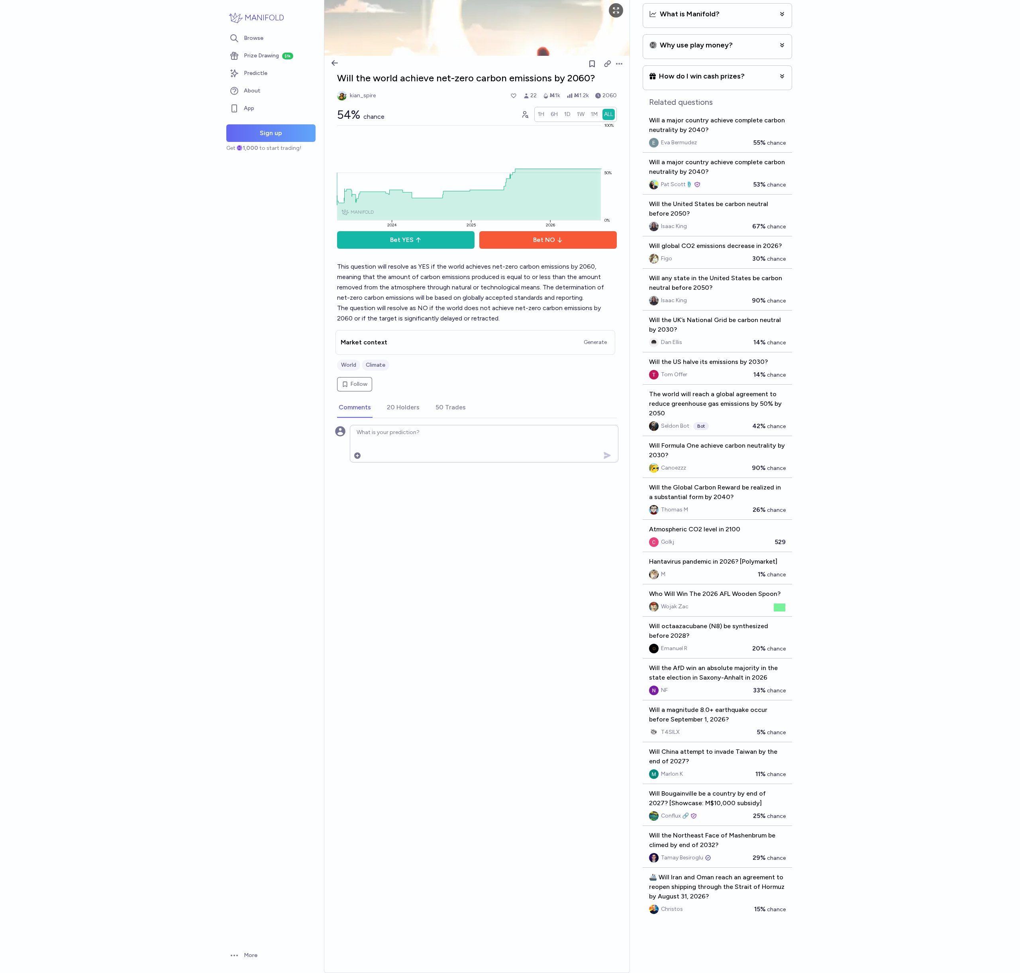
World (348, 365)
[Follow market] (592, 63)
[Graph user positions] (525, 114)
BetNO (544, 240)
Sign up (271, 133)
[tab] (355, 408)
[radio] (541, 114)
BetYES (402, 240)
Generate (595, 342)
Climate (375, 365)
